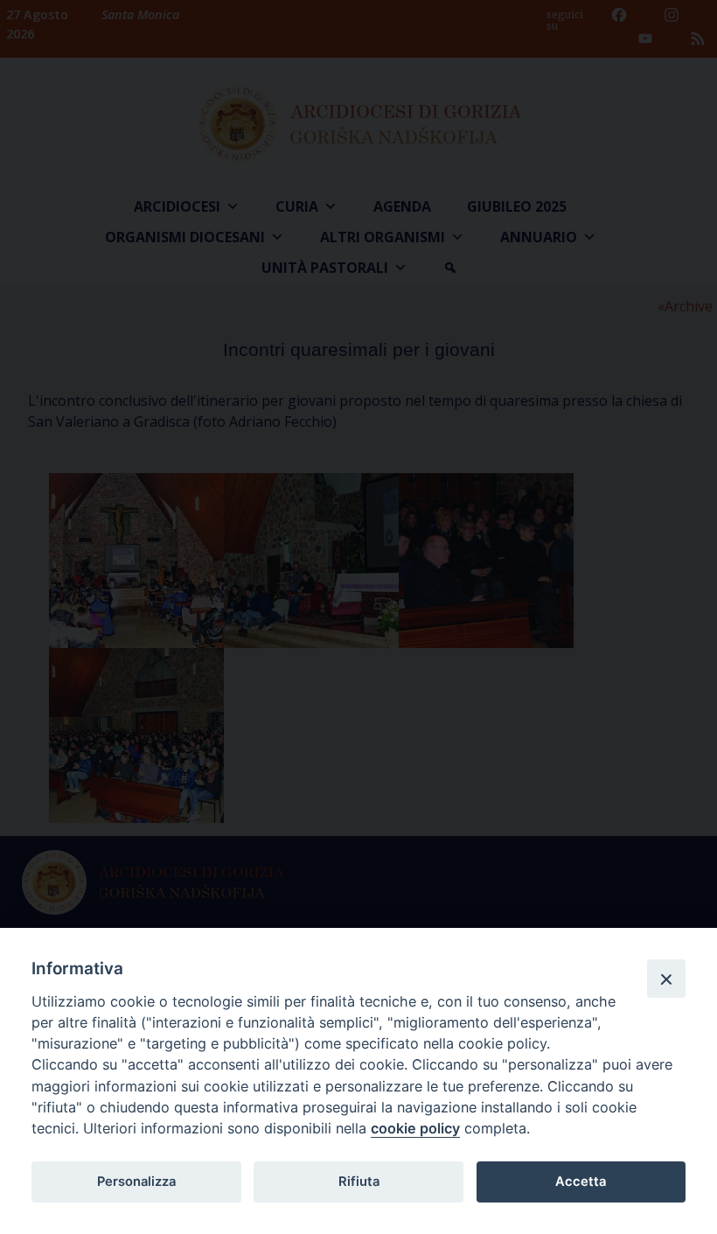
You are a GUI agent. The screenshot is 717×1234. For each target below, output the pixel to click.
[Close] (666, 978)
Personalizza (136, 1181)
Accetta (580, 1181)
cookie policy (415, 1128)
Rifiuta (358, 1181)
